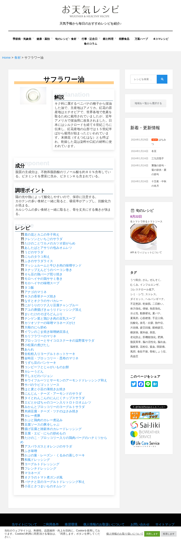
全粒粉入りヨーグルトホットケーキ (49, 354)
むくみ (134, 284)
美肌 (152, 332)
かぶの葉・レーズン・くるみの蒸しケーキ (54, 455)
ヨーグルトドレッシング (41, 464)
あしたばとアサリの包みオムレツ (48, 248)
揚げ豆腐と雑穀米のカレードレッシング (53, 429)
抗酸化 (134, 322)
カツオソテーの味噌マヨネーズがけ (49, 323)
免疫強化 (155, 308)
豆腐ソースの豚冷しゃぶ (41, 424)
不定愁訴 (135, 303)
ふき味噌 (30, 451)
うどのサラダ (33, 252)
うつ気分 (135, 279)
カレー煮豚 (32, 415)
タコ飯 (29, 287)
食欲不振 (142, 351)
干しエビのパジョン (38, 376)
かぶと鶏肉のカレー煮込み (43, 420)
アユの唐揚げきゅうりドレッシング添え (53, 309)
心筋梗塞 (145, 318)
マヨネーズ (32, 473)
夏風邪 (134, 318)
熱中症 (159, 322)
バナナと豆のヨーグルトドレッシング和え (54, 482)
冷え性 (134, 313)
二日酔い (157, 303)
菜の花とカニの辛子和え (41, 234)
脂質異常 (135, 341)
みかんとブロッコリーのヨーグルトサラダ (54, 407)
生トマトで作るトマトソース (146, 221)
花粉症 (144, 346)
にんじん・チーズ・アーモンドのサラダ (53, 393)
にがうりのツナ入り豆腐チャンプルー (51, 305)
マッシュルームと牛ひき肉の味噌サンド (53, 265)
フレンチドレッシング (40, 468)
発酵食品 (124, 39)
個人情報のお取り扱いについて (124, 533)
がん (145, 279)
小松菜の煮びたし (37, 345)
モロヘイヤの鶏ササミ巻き (43, 278)
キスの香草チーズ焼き (40, 296)
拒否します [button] (168, 534)
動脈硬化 (145, 313)
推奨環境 (71, 524)
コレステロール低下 (142, 289)
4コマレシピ (160, 39)
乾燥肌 (147, 303)
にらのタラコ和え (37, 256)
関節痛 (161, 346)
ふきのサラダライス (38, 261)
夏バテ (156, 313)
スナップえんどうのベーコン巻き (48, 270)
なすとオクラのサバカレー (43, 301)
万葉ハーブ (141, 39)
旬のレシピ (145, 210)
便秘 (145, 308)
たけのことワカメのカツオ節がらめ (49, 243)
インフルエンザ (149, 284)
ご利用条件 (51, 524)
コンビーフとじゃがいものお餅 (46, 367)
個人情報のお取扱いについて (104, 524)
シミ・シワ (137, 294)
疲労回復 (145, 327)
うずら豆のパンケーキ (40, 362)
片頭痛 (134, 327)
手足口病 (157, 318)
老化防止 (135, 337)
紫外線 (144, 332)
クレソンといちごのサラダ (43, 239)
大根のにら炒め (35, 327)
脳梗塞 (134, 346)
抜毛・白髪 (146, 322)
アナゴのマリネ (35, 292)
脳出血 (162, 341)
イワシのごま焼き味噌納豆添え (46, 332)
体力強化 (135, 308)
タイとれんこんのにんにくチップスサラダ (54, 398)
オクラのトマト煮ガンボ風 (43, 477)
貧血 (152, 346)
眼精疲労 (157, 327)
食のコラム (90, 43)
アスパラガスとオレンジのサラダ (48, 446)
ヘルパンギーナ (154, 298)
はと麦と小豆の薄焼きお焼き (45, 389)
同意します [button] (152, 534)
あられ (29, 349)
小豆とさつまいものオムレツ (45, 486)
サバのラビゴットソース (41, 385)
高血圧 (134, 356)
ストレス (150, 294)
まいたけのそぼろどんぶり (43, 314)
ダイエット (137, 298)
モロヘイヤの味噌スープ (41, 283)
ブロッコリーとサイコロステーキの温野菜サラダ (59, 340)
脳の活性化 (149, 341)
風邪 (133, 351)
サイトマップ (164, 524)
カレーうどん (33, 371)
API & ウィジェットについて (146, 252)
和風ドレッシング (37, 459)
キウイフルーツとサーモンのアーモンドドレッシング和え (65, 380)
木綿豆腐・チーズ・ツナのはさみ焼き (51, 411)
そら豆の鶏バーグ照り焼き (43, 274)
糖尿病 (134, 332)
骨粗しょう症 (158, 351)
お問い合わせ (140, 524)
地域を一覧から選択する (148, 103)
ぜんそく (155, 279)
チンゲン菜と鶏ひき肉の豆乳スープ (49, 318)
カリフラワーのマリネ (40, 336)
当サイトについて (24, 524)
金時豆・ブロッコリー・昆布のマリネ (51, 358)
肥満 (160, 337)
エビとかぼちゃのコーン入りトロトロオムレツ (57, 402)
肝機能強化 (149, 337)
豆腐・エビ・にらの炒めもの (45, 433)
